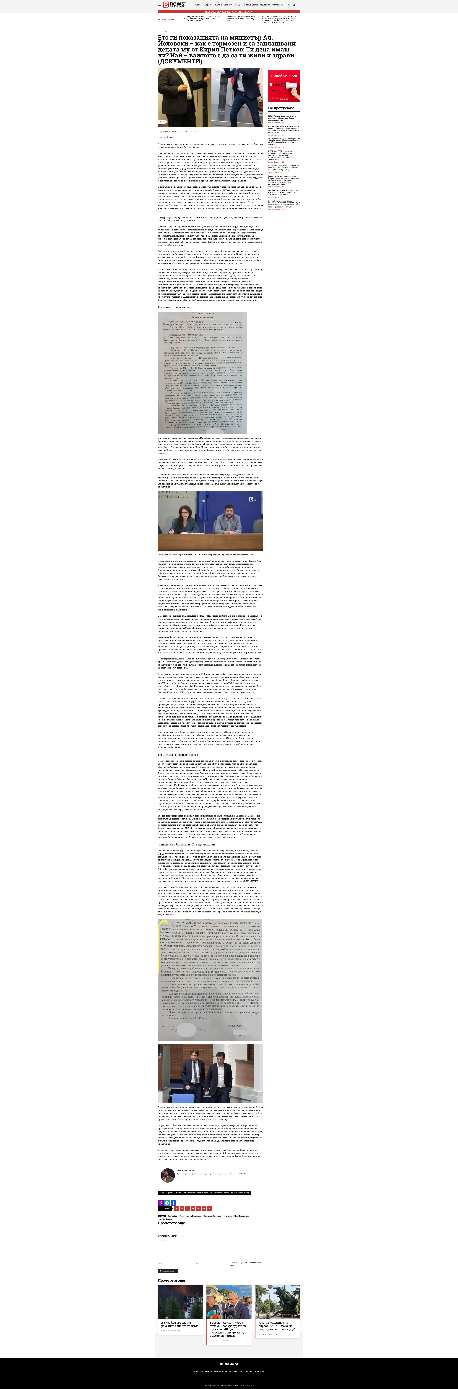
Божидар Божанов (212, 1216)
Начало (160, 32)
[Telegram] (204, 1208)
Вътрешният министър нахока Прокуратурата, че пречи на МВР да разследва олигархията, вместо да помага (228, 1329)
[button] (293, 5)
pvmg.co (251, 1385)
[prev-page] (184, 18)
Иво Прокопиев (241, 1216)
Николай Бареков (168, 137)
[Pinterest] (182, 1208)
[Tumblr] (198, 1208)
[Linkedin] (193, 1208)
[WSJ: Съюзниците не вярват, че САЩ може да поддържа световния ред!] (277, 1302)
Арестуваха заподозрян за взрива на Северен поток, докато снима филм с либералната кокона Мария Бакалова (284, 142)
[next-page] (299, 18)
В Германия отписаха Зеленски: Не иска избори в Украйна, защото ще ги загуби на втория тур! (283, 167)
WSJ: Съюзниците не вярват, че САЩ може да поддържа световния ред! (276, 1326)
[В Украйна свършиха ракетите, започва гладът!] (180, 1302)
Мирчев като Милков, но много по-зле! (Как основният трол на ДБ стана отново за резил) (204, 18)
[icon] (161, 1204)
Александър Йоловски (191, 1216)
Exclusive (172, 1216)
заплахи (228, 1216)
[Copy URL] (209, 1208)
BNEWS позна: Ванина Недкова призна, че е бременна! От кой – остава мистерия (282, 118)
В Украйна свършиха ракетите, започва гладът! (179, 1324)
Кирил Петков (165, 1219)
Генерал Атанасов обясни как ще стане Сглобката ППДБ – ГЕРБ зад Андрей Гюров (242, 18)
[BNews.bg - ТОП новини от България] (174, 5)
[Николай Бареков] (168, 1175)
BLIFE (166, 32)
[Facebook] (178, 1177)
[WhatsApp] (187, 1208)
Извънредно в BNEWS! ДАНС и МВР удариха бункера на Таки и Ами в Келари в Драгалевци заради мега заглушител (283, 129)
